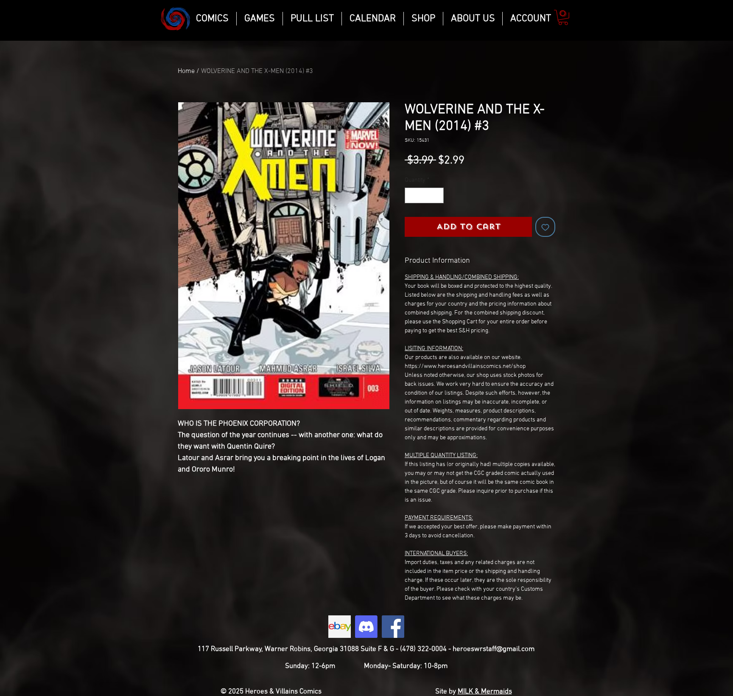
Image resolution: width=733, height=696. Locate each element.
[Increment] (437, 195)
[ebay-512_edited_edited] (339, 626)
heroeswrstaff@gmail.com (493, 649)
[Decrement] (411, 195)
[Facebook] (393, 626)
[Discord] (366, 626)
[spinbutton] (424, 195)
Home (186, 71)
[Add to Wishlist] (545, 227)
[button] (563, 17)
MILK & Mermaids (485, 692)
